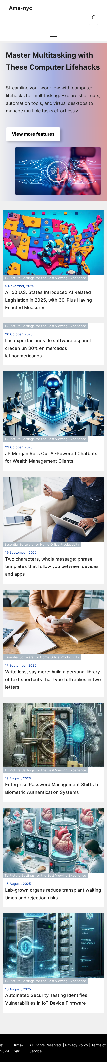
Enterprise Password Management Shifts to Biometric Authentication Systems (52, 788)
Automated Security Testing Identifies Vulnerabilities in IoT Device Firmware (46, 999)
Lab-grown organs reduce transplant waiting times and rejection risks (53, 893)
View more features (33, 134)
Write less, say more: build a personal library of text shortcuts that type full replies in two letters (53, 679)
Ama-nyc (20, 8)
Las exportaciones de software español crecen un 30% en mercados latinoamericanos (48, 348)
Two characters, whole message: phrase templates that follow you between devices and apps (52, 566)
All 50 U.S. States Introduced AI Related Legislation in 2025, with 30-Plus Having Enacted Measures (48, 300)
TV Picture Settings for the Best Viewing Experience (45, 278)
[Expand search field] (93, 19)
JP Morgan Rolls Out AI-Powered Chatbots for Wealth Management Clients (51, 457)
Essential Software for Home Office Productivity (41, 544)
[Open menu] (53, 35)
